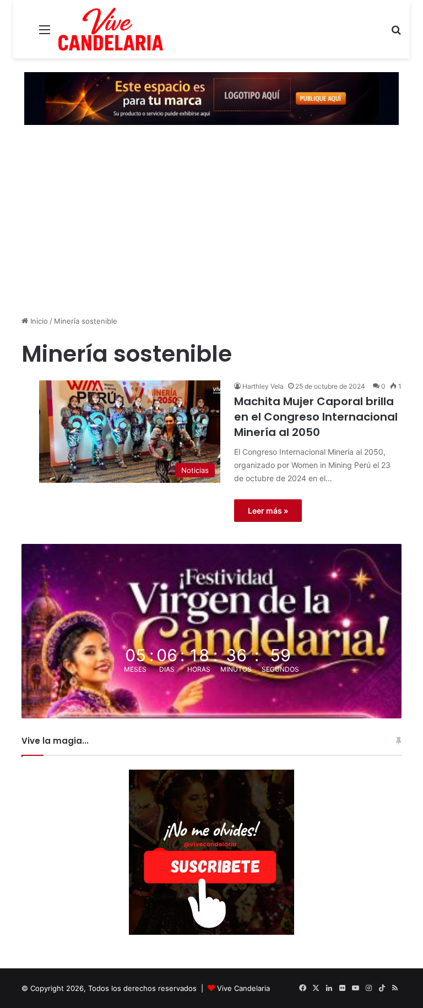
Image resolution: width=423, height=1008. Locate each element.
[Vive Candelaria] (110, 29)
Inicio (38, 321)
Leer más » (268, 510)
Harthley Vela (263, 386)
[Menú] (44, 33)
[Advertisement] (211, 225)
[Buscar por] (396, 33)
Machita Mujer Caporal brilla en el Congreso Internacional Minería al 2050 (316, 417)
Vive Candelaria (243, 988)
